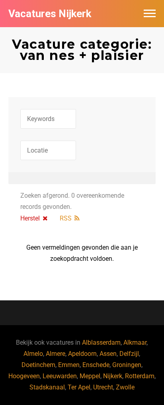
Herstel (30, 218)
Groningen (126, 365)
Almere (55, 353)
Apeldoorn (82, 353)
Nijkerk (112, 376)
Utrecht (103, 387)
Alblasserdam (101, 342)
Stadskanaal (47, 387)
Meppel (90, 376)
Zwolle (125, 387)
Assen (108, 353)
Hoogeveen (24, 376)
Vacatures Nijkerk (49, 13)
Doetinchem (38, 365)
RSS (66, 218)
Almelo (33, 353)
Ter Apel (79, 387)
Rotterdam (139, 376)
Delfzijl (129, 353)
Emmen (69, 365)
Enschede (95, 365)
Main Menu (150, 14)
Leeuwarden (60, 376)
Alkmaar (134, 342)
